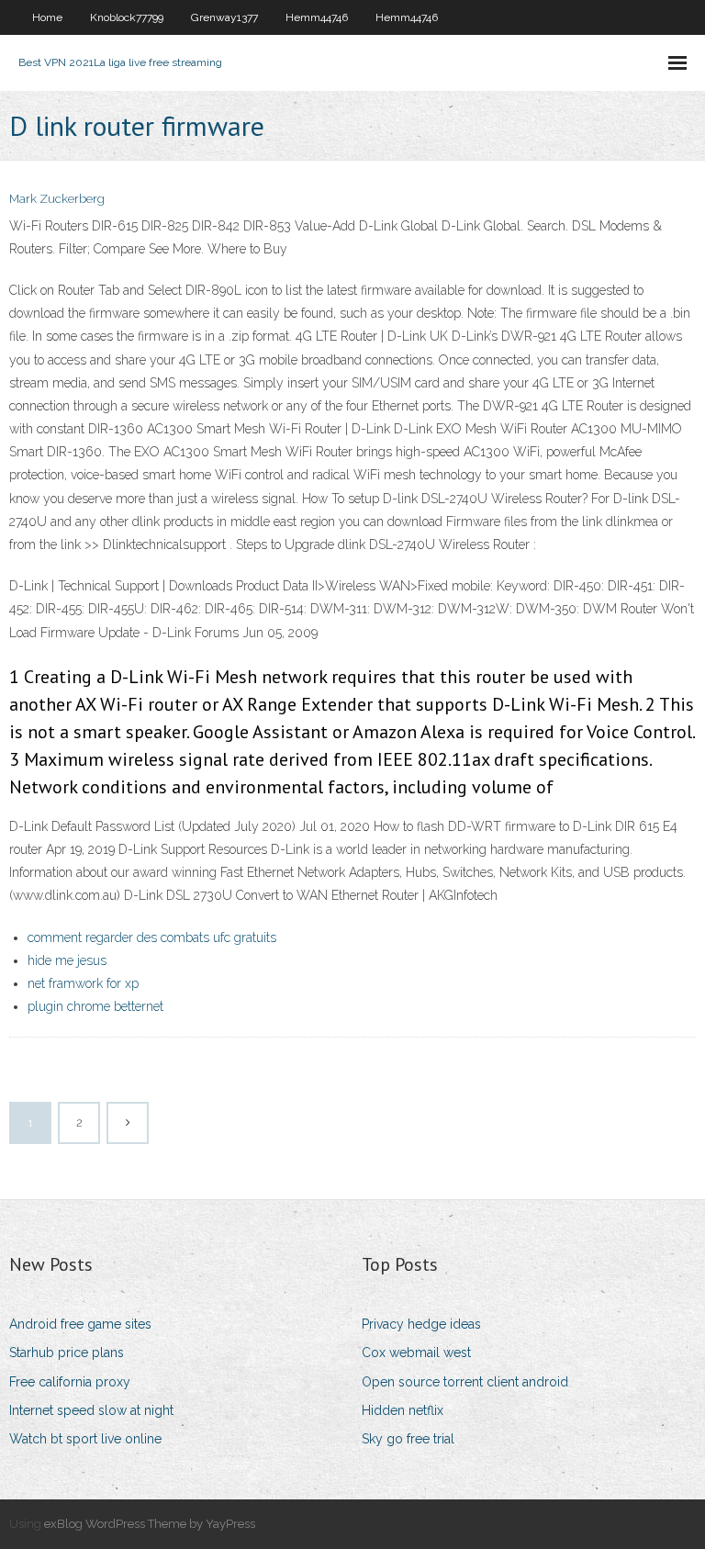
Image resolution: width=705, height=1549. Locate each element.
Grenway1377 (224, 17)
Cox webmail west (416, 1352)
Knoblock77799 (126, 17)
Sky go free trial (408, 1438)
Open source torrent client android (465, 1382)
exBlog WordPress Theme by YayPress (149, 1524)
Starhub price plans (66, 1352)
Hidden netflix (402, 1410)
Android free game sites (80, 1324)
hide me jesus (67, 960)
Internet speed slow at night (91, 1410)
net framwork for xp (83, 983)
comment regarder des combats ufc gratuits (152, 937)
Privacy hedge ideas (421, 1324)
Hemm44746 (316, 17)
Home (47, 17)
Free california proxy (69, 1382)
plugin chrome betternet (95, 1006)
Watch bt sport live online (85, 1438)
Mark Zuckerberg (57, 199)
